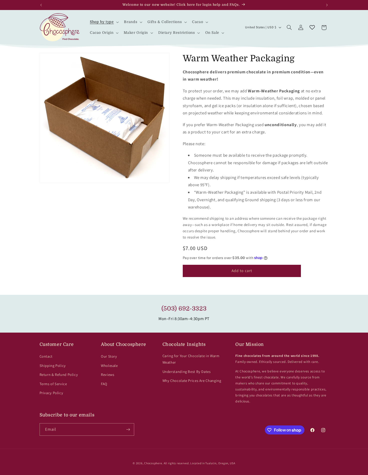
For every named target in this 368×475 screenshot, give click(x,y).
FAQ (104, 383)
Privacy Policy (51, 392)
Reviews (107, 374)
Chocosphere (153, 463)
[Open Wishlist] (312, 27)
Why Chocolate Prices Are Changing (191, 380)
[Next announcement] (326, 5)
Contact (46, 356)
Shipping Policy (53, 365)
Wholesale (109, 365)
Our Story (109, 356)
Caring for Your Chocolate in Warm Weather (191, 359)
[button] (104, 22)
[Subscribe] (128, 429)
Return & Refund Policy (59, 374)
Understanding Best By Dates (186, 371)
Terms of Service (53, 383)
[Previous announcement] (41, 5)
